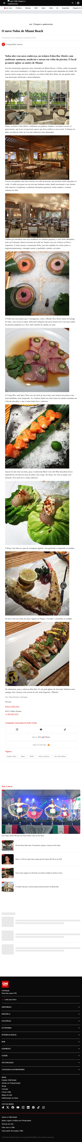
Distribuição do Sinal (10, 1098)
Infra (51, 8)
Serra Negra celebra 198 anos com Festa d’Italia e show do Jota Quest (23, 835)
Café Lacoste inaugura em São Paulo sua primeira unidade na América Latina (38, 873)
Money (28, 8)
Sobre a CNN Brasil (9, 1117)
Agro (43, 8)
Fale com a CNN (8, 1127)
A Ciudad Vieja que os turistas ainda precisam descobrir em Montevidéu (37, 887)
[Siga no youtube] (41, 729)
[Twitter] (7, 1107)
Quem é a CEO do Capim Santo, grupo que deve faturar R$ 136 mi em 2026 (38, 859)
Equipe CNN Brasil (9, 1080)
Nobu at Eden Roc (12, 706)
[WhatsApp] (43, 1107)
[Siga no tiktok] (65, 729)
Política (19, 8)
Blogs (4, 1086)
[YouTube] (18, 1107)
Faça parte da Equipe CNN (12, 1131)
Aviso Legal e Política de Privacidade (16, 1120)
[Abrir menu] (4, 3)
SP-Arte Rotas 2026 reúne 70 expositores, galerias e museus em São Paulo (37, 845)
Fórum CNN (6, 1092)
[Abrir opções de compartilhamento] (3, 44)
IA (57, 8)
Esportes (65, 8)
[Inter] (3, 1107)
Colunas (5, 1089)
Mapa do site (7, 1095)
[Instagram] (23, 1107)
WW (36, 8)
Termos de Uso (7, 1124)
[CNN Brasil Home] (19, 3)
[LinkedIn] (28, 1107)
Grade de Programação (11, 1083)
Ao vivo (9, 8)
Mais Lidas (6, 786)
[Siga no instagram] (17, 729)
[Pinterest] (33, 1107)
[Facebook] (13, 1107)
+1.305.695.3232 (11, 714)
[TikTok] (38, 1107)
